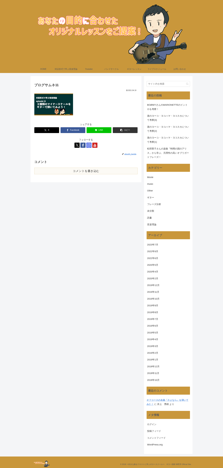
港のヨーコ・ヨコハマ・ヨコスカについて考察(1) (168, 139)
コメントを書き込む (86, 171)
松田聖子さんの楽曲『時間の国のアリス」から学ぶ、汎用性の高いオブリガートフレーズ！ (168, 152)
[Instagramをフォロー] (88, 145)
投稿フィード (154, 431)
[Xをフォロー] (77, 145)
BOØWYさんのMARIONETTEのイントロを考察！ (167, 107)
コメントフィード (156, 438)
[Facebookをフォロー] (83, 145)
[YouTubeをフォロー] (94, 145)
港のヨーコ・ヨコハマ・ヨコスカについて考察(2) (168, 129)
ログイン (151, 424)
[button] (125, 130)
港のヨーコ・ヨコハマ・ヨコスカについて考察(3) (168, 118)
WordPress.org (155, 444)
